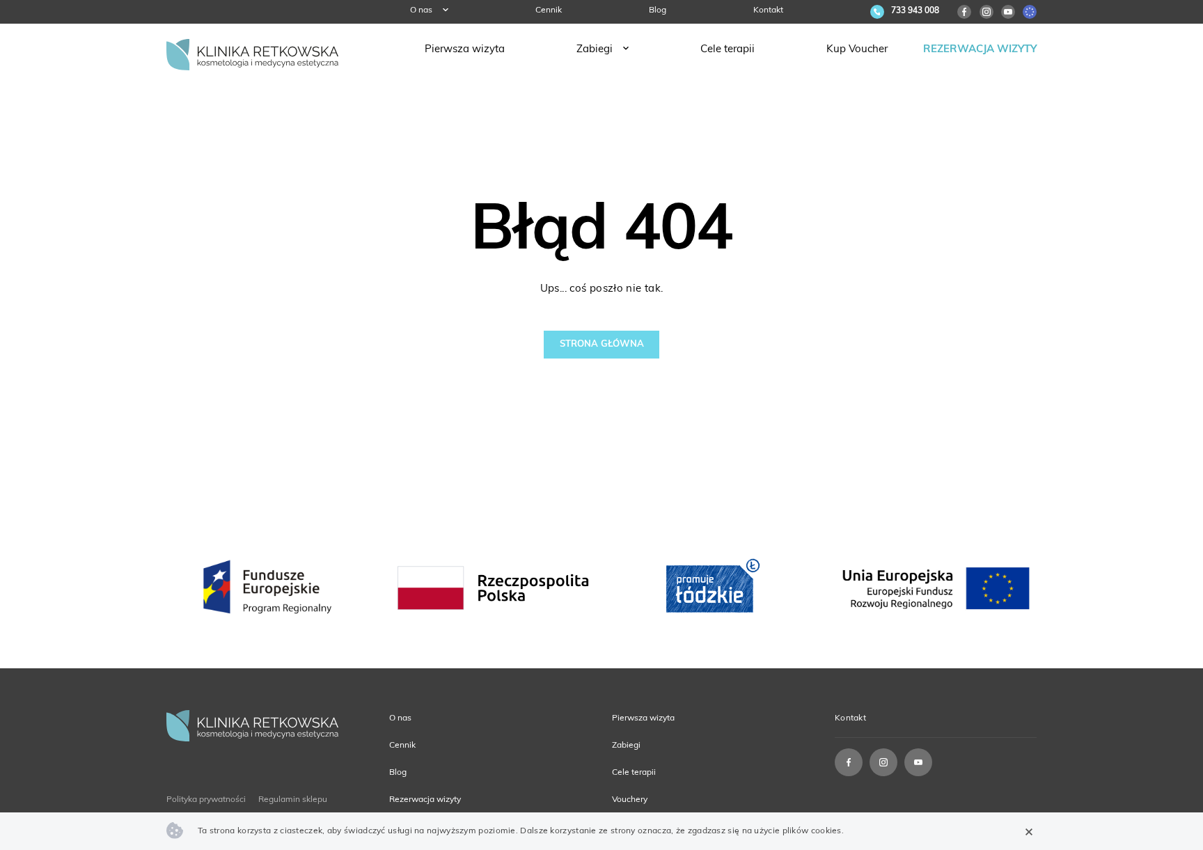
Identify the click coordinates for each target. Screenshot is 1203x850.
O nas (421, 10)
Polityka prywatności (206, 800)
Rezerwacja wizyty (980, 50)
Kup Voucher (857, 50)
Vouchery (629, 800)
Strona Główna (602, 344)
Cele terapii (727, 50)
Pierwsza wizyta (465, 50)
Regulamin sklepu (292, 800)
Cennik (548, 10)
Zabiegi (594, 50)
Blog (657, 10)
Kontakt (768, 10)
